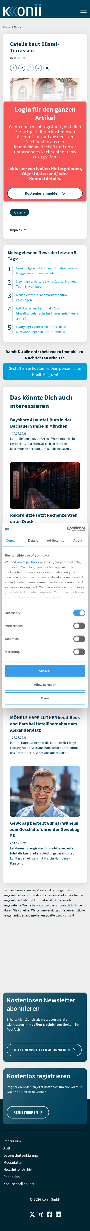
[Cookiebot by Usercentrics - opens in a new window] (67, 529)
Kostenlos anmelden (42, 193)
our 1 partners (28, 562)
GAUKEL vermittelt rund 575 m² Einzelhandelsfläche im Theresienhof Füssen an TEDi (48, 313)
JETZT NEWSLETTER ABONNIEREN (42, 1049)
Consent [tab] (12, 540)
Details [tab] (33, 540)
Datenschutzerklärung (20, 1155)
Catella (19, 212)
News (17, 27)
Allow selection (45, 684)
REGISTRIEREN (25, 1112)
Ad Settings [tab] (55, 540)
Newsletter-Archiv (17, 1169)
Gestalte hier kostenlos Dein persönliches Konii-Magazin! (45, 371)
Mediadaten (12, 1162)
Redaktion (11, 1176)
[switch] (79, 626)
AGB (6, 1148)
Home (7, 27)
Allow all (45, 671)
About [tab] (77, 540)
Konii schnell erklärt (18, 1183)
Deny (45, 698)
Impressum (18, 230)
